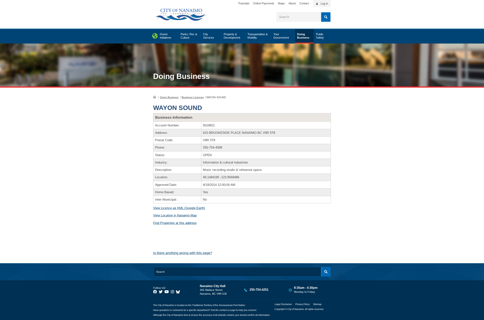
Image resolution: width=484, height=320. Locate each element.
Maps (281, 3)
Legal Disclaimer (283, 304)
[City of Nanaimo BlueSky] (179, 292)
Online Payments (263, 3)
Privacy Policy (302, 304)
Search (325, 17)
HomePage (154, 97)
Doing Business (169, 97)
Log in (324, 3)
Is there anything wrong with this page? (182, 253)
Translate (243, 3)
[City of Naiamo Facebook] (155, 292)
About (292, 3)
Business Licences (193, 97)
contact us (224, 310)
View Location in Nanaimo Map (175, 215)
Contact (304, 3)
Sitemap (317, 304)
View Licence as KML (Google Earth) (179, 208)
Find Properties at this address (175, 223)
